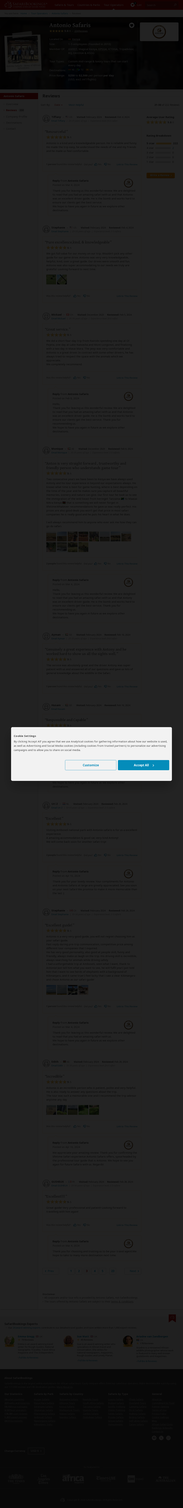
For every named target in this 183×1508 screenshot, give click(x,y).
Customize (91, 765)
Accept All (141, 765)
